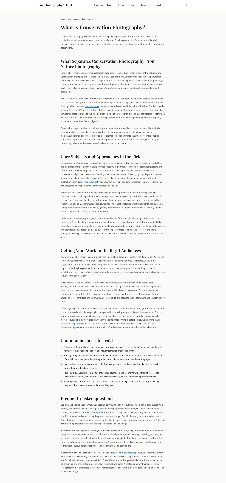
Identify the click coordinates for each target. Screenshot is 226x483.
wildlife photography (129, 452)
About (158, 5)
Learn (109, 5)
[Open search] (185, 5)
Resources (145, 5)
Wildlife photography (71, 323)
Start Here (98, 5)
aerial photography (90, 181)
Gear (132, 5)
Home (63, 19)
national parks (92, 106)
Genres (121, 5)
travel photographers (95, 412)
